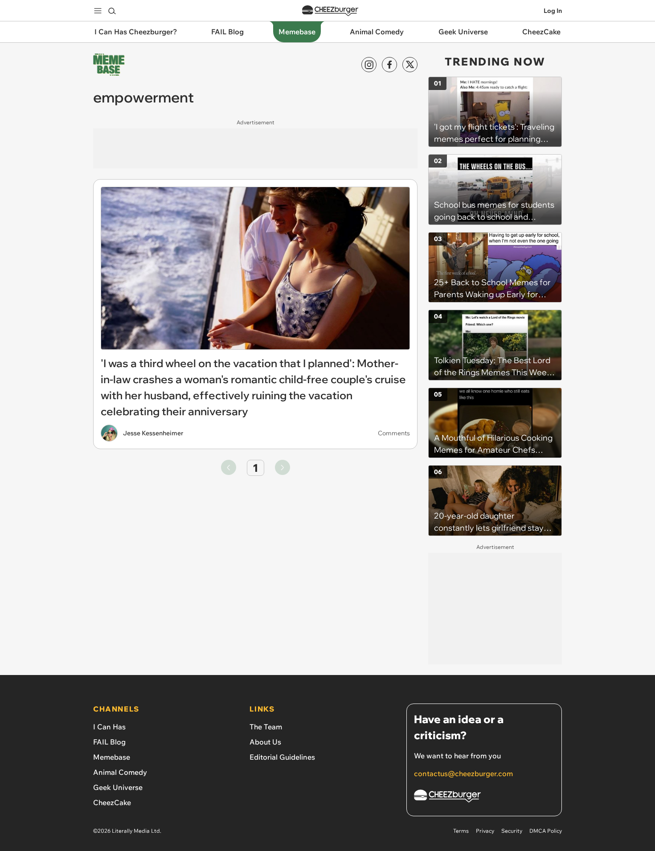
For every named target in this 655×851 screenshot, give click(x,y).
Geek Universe (118, 787)
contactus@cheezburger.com (463, 773)
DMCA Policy (545, 830)
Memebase (111, 757)
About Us (265, 741)
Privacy (485, 830)
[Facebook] (389, 64)
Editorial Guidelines (282, 757)
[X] (410, 64)
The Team (266, 726)
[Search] (111, 10)
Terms (461, 830)
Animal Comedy (120, 772)
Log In (553, 11)
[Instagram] (369, 64)
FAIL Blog (109, 741)
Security (511, 830)
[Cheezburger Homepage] (330, 11)
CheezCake (112, 802)
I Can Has (109, 726)
